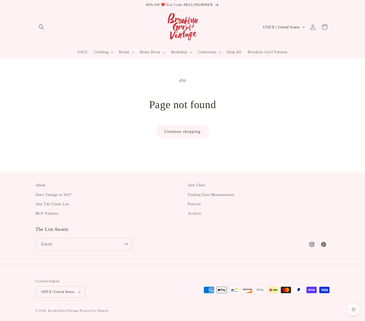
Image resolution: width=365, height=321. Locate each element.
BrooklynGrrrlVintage (63, 310)
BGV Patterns (47, 214)
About (41, 185)
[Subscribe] (125, 244)
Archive (194, 214)
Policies (194, 204)
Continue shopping (182, 131)
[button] (41, 27)
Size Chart (196, 185)
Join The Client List (52, 204)
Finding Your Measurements (211, 194)
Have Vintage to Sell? (54, 194)
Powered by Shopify (94, 310)
